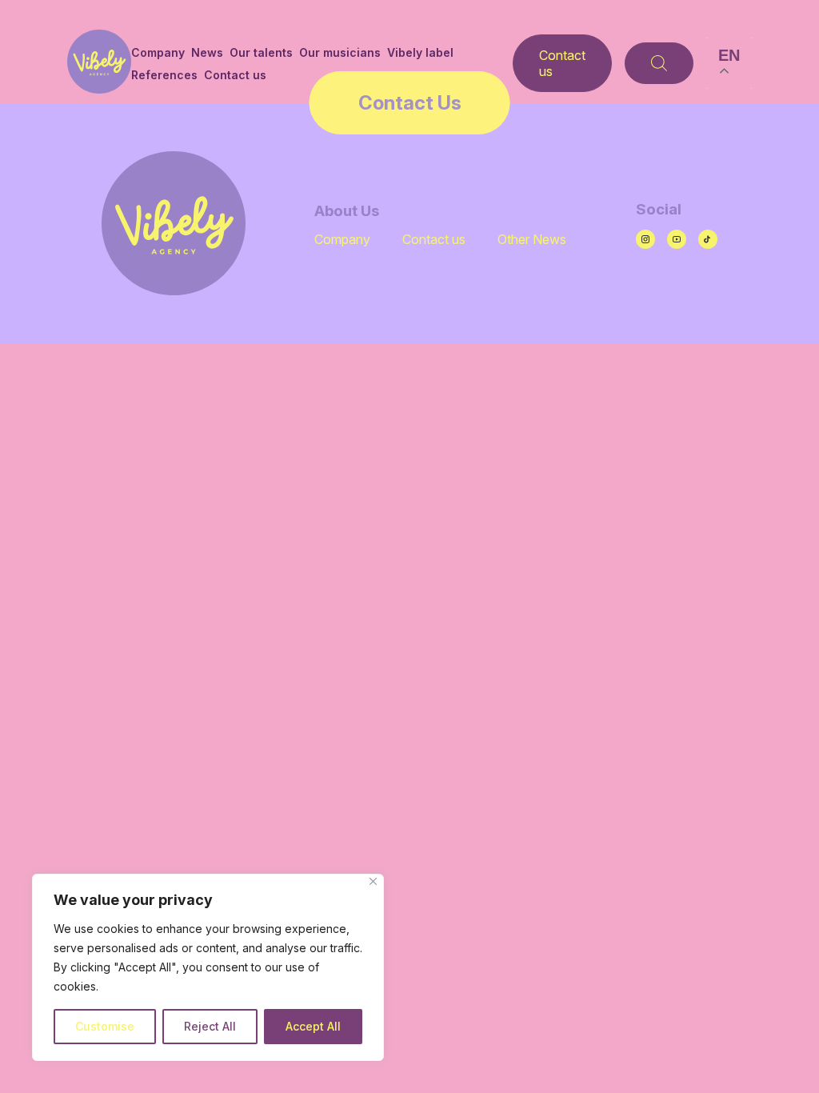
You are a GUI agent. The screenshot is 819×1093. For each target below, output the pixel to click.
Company (158, 52)
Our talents (261, 52)
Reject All (210, 1026)
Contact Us (409, 102)
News (207, 52)
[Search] (659, 63)
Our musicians (340, 52)
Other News (531, 239)
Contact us (235, 75)
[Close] (373, 881)
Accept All (313, 1026)
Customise (104, 1026)
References (164, 75)
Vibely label (420, 52)
